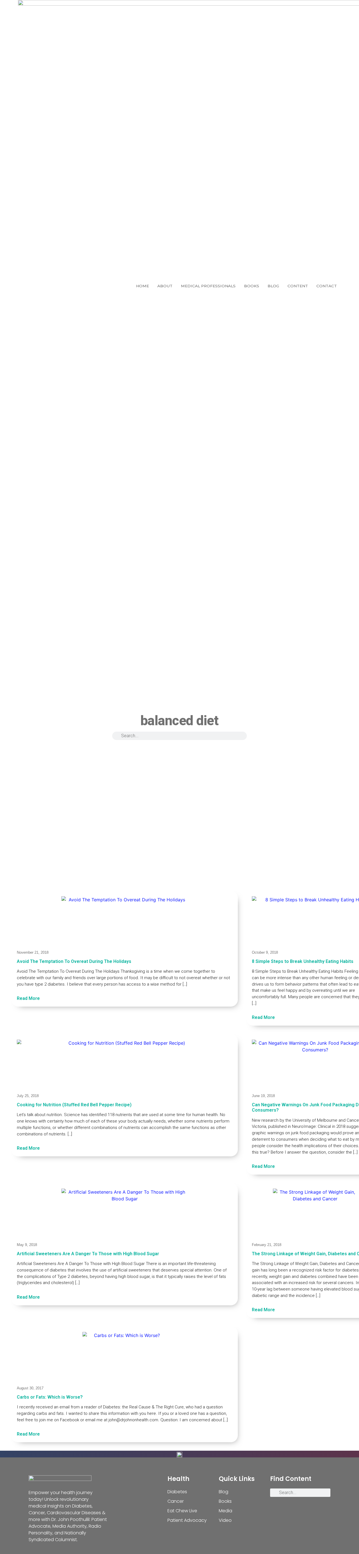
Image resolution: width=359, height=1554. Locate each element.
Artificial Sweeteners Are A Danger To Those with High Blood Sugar (88, 1253)
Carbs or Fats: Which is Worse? (50, 1397)
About (164, 286)
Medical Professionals (208, 286)
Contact (326, 286)
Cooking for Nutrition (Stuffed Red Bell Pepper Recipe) (74, 1104)
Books (251, 286)
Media (225, 1511)
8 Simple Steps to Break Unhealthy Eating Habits (302, 961)
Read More (28, 998)
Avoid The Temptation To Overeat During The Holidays (74, 961)
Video (225, 1520)
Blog (273, 286)
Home (142, 286)
